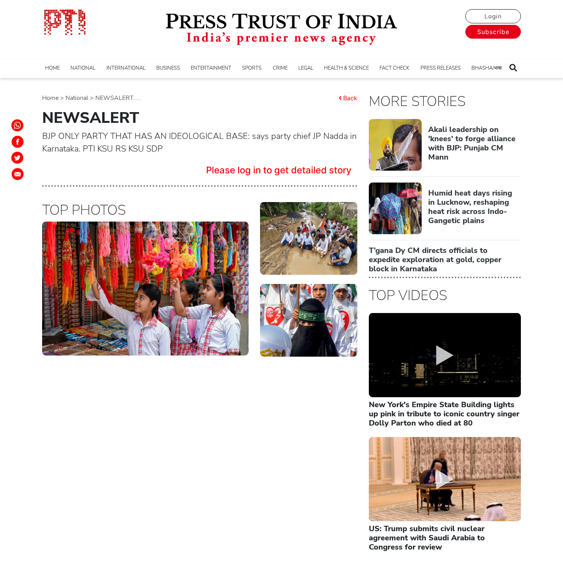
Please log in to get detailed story (279, 170)
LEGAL (305, 68)
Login (493, 16)
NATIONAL (82, 68)
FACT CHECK (394, 68)
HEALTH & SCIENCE (346, 68)
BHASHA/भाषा (486, 68)
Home (50, 98)
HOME (52, 68)
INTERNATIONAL (126, 68)
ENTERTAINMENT (211, 68)
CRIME (280, 68)
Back (350, 98)
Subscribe (493, 32)
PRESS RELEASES (441, 68)
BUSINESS (168, 68)
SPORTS (252, 68)
